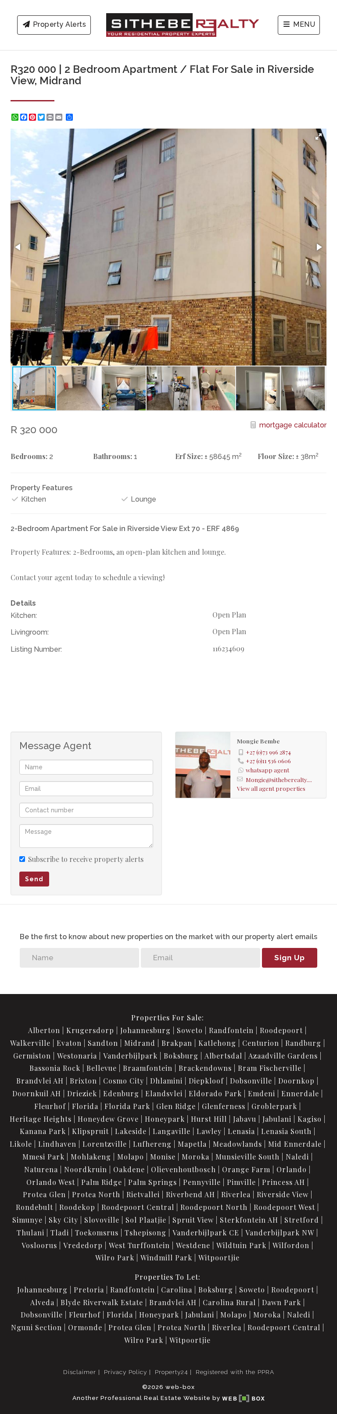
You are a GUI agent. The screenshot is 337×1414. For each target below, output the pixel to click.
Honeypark (165, 1118)
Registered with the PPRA (235, 1371)
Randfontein (231, 1030)
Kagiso (310, 1118)
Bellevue (101, 1068)
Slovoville (101, 1219)
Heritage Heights (41, 1118)
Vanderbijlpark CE (205, 1232)
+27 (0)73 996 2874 (268, 752)
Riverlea (236, 1194)
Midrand (139, 1043)
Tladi (59, 1232)
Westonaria (77, 1055)
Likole (21, 1143)
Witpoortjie (219, 1257)
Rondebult (34, 1207)
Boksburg (181, 1055)
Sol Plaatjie (145, 1219)
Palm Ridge (101, 1182)
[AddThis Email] (59, 117)
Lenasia (241, 1131)
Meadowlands (237, 1143)
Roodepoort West (284, 1207)
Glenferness (223, 1106)
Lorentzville (104, 1143)
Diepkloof (206, 1080)
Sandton (103, 1043)
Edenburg (121, 1093)
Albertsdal (223, 1055)
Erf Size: (189, 456)
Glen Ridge (176, 1106)
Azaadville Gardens (283, 1055)
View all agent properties (271, 788)
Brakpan (176, 1043)
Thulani (30, 1232)
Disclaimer (79, 1371)
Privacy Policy (125, 1371)
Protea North (96, 1194)
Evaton (69, 1043)
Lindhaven (57, 1143)
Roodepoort (281, 1030)
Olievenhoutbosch (183, 1169)
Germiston (32, 1055)
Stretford (301, 1219)
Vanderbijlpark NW (279, 1232)
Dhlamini (166, 1080)
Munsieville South (247, 1156)
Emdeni (261, 1093)
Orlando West (50, 1182)
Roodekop (77, 1207)
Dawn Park (281, 1302)
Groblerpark (274, 1106)
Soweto (190, 1030)
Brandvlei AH (40, 1080)
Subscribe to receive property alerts (85, 859)
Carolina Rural (229, 1302)
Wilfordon (290, 1245)
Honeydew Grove (108, 1118)
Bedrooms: (29, 456)
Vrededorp (83, 1245)
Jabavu (244, 1118)
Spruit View (193, 1219)
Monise (163, 1156)
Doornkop (296, 1080)
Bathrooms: (112, 456)
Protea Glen (44, 1194)
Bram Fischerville (269, 1068)
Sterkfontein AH (249, 1219)
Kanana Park (43, 1131)
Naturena (41, 1169)
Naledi (297, 1156)
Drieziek (82, 1093)
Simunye (27, 1219)
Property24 (171, 1371)
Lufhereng (152, 1143)
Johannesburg (145, 1030)
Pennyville (202, 1182)
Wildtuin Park (241, 1245)
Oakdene (129, 1169)
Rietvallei (143, 1194)
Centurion (260, 1043)
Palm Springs (152, 1182)
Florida (85, 1106)
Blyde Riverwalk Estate (102, 1302)
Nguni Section (36, 1327)
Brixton (83, 1080)
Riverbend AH (190, 1194)
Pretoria (89, 1289)
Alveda (42, 1302)
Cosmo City (123, 1080)
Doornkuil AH (36, 1093)
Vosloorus (39, 1245)
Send (34, 879)
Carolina (176, 1289)
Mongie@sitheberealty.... (279, 779)
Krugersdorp (90, 1030)
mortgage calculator (292, 425)
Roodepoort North (213, 1207)
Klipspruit (90, 1131)
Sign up (289, 957)
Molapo (130, 1156)
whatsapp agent (267, 770)
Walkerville (30, 1043)
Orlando (291, 1169)
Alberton (44, 1030)
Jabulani (276, 1118)
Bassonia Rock (54, 1068)
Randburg (303, 1043)
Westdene (193, 1245)
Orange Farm (246, 1169)
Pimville (241, 1182)
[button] (319, 136)
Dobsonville (251, 1080)
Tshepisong (145, 1232)
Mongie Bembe (258, 741)
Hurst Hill (209, 1118)
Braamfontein (147, 1068)
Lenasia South (286, 1131)
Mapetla (192, 1143)
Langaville (171, 1131)
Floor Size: (276, 456)
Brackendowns (205, 1068)
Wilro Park (114, 1257)
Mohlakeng (91, 1156)
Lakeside (131, 1131)
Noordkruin (85, 1169)
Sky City (63, 1219)
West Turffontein (139, 1245)
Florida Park (127, 1106)
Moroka (195, 1156)
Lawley (209, 1131)
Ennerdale (300, 1093)
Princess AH (283, 1182)
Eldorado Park (215, 1093)
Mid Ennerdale (295, 1143)
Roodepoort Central (137, 1207)
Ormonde (85, 1327)
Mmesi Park (43, 1156)
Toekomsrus (96, 1232)
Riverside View (282, 1194)
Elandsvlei (164, 1093)
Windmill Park (166, 1257)
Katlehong (217, 1043)
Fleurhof (50, 1106)
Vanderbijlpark (130, 1055)
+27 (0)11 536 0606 (268, 760)
